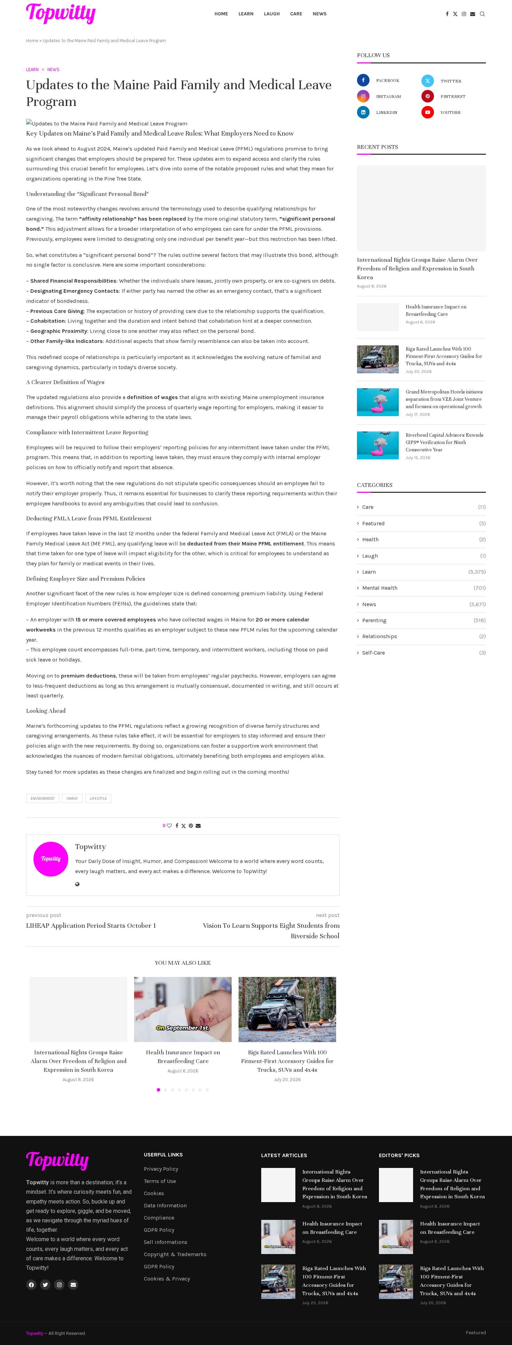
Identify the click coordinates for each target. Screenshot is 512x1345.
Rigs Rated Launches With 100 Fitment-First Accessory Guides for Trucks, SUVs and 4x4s (287, 1061)
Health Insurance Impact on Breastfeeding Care (436, 310)
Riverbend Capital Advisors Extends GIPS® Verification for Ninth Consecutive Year (444, 442)
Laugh (272, 14)
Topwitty (90, 846)
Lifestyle (98, 798)
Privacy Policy (161, 1169)
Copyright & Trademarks (175, 1254)
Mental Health (424, 587)
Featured (424, 523)
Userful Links (163, 1154)
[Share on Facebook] (177, 826)
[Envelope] (73, 1284)
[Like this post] (169, 826)
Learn (246, 14)
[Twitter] (455, 14)
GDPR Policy (159, 1230)
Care (296, 14)
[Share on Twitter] (183, 826)
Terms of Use (160, 1181)
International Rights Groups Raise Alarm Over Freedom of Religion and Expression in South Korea (78, 1061)
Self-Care (424, 652)
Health (424, 539)
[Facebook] (447, 14)
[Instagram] (463, 14)
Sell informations (165, 1242)
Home (221, 14)
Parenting (424, 620)
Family (72, 798)
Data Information (165, 1205)
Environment (43, 798)
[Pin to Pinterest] (191, 826)
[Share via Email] (198, 826)
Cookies (154, 1193)
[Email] (472, 14)
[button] (39, 1034)
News (320, 14)
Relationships (424, 636)
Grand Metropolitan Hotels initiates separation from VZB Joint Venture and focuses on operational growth (444, 399)
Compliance (159, 1218)
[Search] (482, 14)
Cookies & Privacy (167, 1279)
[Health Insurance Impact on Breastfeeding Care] (183, 1009)
